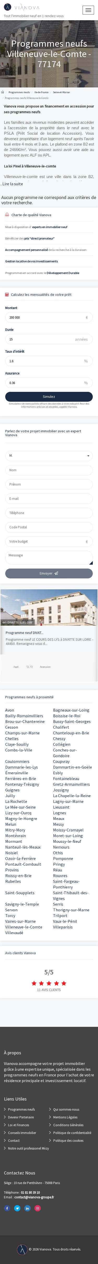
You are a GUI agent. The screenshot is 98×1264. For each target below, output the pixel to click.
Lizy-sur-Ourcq (18, 812)
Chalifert (61, 727)
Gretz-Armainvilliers (71, 784)
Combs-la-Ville (18, 750)
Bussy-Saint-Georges (72, 721)
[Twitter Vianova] (17, 1208)
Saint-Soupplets (19, 892)
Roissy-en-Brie (18, 875)
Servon (11, 909)
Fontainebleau (66, 778)
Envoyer (46, 573)
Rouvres (60, 875)
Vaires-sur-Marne (20, 921)
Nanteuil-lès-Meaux (23, 847)
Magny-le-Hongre (21, 818)
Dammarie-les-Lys (21, 767)
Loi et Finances (18, 1125)
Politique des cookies (68, 1140)
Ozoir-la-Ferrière (20, 858)
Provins (12, 869)
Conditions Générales (68, 1125)
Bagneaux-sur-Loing (71, 710)
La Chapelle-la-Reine (72, 795)
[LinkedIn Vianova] (27, 1208)
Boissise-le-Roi (66, 715)
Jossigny (61, 789)
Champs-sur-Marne (22, 732)
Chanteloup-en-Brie (71, 732)
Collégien (61, 744)
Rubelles (13, 881)
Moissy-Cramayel (68, 829)
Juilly (10, 795)
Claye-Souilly (16, 744)
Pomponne (63, 858)
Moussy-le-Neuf (67, 841)
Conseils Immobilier (22, 1133)
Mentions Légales (65, 1117)
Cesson (11, 727)
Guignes (12, 789)
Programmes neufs (21, 1109)
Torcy (10, 915)
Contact (14, 1140)
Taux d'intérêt (14, 351)
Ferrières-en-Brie (20, 778)
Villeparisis (63, 927)
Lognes (59, 812)
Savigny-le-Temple (22, 904)
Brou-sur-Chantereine (25, 721)
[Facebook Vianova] (7, 1208)
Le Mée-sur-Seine (20, 807)
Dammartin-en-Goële (72, 767)
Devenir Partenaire (21, 1117)
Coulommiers (17, 761)
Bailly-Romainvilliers (24, 715)
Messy (58, 824)
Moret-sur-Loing (68, 835)
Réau (57, 869)
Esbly (58, 772)
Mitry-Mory (15, 829)
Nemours (61, 847)
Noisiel (11, 852)
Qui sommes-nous (66, 1109)
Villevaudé (14, 932)
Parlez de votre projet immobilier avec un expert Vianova (43, 433)
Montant (11, 308)
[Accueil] (2, 92)
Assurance (12, 373)
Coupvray (61, 761)
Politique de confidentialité (72, 1133)
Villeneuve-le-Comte (23, 927)
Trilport (60, 915)
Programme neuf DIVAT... (24, 632)
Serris (58, 904)
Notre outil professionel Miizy (28, 1148)
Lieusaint (61, 807)
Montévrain (15, 835)
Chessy (59, 738)
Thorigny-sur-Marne (71, 909)
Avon (9, 710)
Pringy (59, 864)
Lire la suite (11, 183)
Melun (10, 824)
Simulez (49, 396)
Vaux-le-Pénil (65, 921)
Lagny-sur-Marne (68, 801)
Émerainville (16, 772)
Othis (58, 852)
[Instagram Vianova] (37, 1208)
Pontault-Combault (23, 864)
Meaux (58, 818)
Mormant (13, 841)
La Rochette (16, 801)
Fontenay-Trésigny (22, 784)
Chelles (12, 738)
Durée (9, 329)
